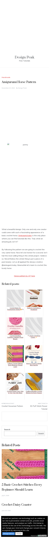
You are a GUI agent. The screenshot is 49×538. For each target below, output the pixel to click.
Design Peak (24, 57)
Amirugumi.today (25, 235)
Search (7, 429)
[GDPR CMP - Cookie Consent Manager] (42, 535)
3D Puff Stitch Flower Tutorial (38, 407)
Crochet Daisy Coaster (17, 505)
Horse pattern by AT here (24, 276)
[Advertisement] (24, 24)
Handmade (6, 77)
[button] (8, 533)
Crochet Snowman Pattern (12, 406)
